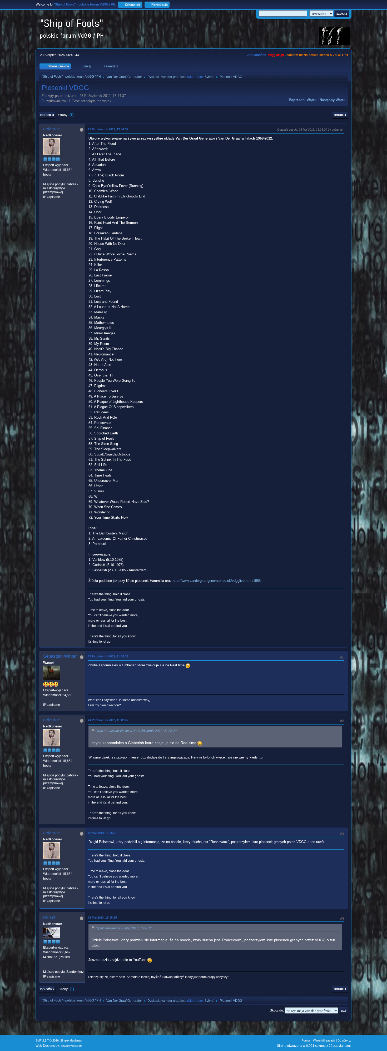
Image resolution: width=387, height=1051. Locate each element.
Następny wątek (332, 100)
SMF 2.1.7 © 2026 (47, 1040)
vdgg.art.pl (276, 55)
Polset (49, 917)
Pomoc (306, 1040)
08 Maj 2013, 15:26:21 (102, 833)
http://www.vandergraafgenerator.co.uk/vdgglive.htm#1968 (217, 581)
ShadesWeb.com (71, 1045)
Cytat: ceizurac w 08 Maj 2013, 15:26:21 (124, 928)
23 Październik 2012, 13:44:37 (108, 129)
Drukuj (340, 115)
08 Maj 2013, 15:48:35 (102, 917)
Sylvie (209, 77)
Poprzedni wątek (302, 100)
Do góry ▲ (344, 1040)
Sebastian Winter (60, 656)
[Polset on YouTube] (45, 967)
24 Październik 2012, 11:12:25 (108, 720)
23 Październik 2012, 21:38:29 (108, 656)
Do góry (47, 989)
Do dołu (47, 115)
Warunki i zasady (324, 1040)
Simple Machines (71, 1040)
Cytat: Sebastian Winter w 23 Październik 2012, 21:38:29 (136, 731)
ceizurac (51, 128)
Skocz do (276, 1010)
